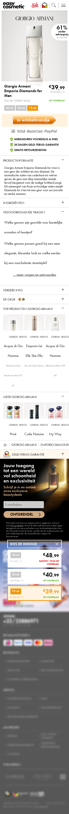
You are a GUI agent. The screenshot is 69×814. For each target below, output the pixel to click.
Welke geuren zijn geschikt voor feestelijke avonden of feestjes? (33, 227)
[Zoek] (53, 5)
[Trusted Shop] (44, 5)
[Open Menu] (15, 5)
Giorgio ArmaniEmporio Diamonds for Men (23, 91)
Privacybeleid (17, 525)
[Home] (5, 444)
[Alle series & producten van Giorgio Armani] (34, 18)
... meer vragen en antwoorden (34, 275)
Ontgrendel (21, 514)
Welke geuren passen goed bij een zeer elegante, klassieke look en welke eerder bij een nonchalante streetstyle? (32, 253)
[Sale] (35, 5)
